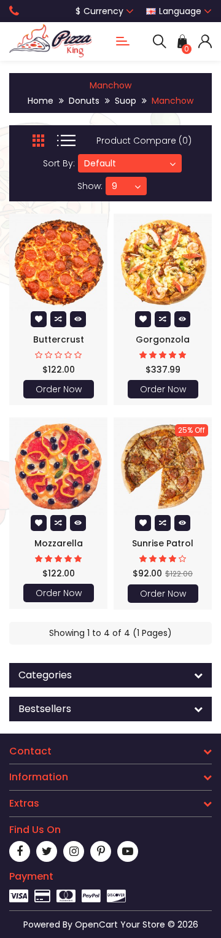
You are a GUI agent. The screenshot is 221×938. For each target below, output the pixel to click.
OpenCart (96, 924)
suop (125, 101)
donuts (84, 101)
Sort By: (59, 163)
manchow (172, 101)
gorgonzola (163, 339)
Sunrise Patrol (162, 543)
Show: (90, 186)
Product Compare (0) (144, 140)
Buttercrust (58, 339)
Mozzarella (58, 543)
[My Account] (205, 41)
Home (40, 101)
